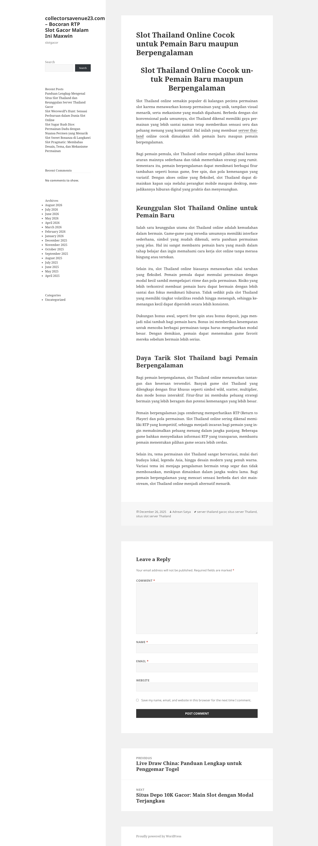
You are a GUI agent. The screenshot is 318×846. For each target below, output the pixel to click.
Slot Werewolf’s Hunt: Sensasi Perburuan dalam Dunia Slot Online (66, 115)
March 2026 (53, 227)
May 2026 (52, 218)
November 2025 (56, 245)
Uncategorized (55, 300)
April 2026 (52, 223)
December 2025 (56, 240)
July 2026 (51, 209)
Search (50, 62)
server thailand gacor (211, 512)
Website (142, 680)
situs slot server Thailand (153, 516)
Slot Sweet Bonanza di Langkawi (68, 138)
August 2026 (53, 205)
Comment (145, 581)
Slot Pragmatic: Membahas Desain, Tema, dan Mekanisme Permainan (66, 146)
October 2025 (54, 249)
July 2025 (51, 262)
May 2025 (52, 271)
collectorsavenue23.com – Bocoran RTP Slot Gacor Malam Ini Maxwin (75, 27)
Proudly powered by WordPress (158, 836)
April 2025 (52, 276)
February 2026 (55, 232)
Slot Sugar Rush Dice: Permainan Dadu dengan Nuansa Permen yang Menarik (66, 128)
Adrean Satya (181, 512)
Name (142, 642)
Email (142, 661)
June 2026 (52, 214)
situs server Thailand (242, 512)
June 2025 (52, 267)
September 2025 (56, 254)
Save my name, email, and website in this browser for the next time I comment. (196, 700)
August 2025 (53, 258)
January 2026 (54, 236)
